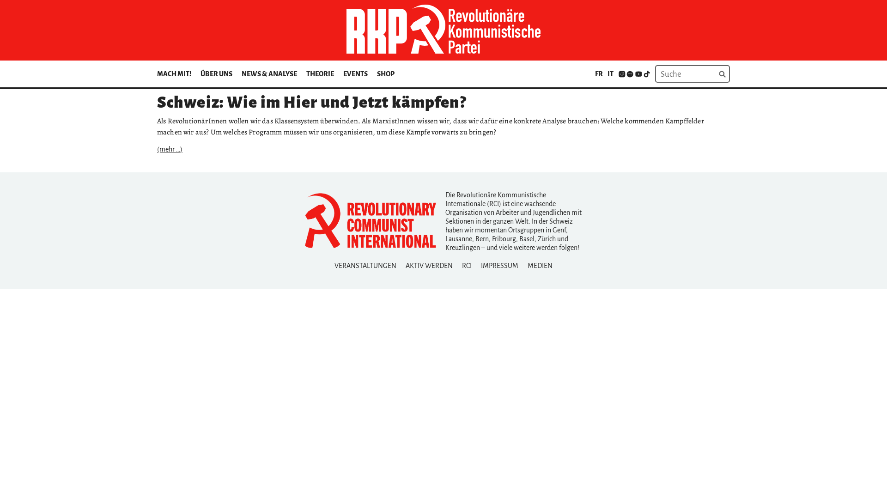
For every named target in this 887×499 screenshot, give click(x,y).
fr (599, 74)
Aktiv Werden (429, 265)
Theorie (320, 74)
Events (355, 74)
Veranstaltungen (365, 265)
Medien (540, 265)
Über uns (216, 74)
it (611, 74)
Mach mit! (174, 74)
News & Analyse (269, 74)
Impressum (499, 265)
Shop (386, 74)
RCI (467, 265)
